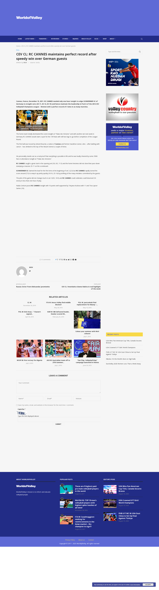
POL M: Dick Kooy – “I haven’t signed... (29, 313)
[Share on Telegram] (73, 259)
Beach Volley (86, 39)
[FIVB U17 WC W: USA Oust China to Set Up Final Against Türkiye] (110, 516)
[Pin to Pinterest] (64, 259)
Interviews (55, 39)
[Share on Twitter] (62, 259)
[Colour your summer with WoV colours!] (87, 319)
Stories (65, 39)
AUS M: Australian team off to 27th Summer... (58, 361)
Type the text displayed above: (28, 416)
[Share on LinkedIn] (66, 259)
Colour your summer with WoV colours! (87, 332)
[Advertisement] (101, 18)
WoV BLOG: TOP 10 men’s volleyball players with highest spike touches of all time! (86, 504)
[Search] (142, 39)
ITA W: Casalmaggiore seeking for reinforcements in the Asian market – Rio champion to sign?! (84, 522)
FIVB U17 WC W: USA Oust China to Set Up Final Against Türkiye (129, 515)
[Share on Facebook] (59, 259)
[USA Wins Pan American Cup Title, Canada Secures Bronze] (110, 489)
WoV (25, 62)
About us (81, 540)
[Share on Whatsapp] (71, 259)
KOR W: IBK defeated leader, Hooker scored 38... (58, 313)
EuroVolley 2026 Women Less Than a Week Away (123, 364)
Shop (105, 39)
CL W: (29, 302)
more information (135, 584)
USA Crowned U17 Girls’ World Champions (120, 347)
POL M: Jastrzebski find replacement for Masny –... (87, 303)
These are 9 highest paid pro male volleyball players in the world (87, 488)
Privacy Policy (70, 540)
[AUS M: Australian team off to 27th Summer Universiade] (58, 348)
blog (96, 39)
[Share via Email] (75, 259)
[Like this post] (57, 259)
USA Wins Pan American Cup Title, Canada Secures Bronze (130, 488)
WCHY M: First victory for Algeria (29, 360)
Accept (148, 585)
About (112, 39)
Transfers (42, 39)
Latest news (29, 39)
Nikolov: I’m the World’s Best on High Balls (121, 359)
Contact (91, 540)
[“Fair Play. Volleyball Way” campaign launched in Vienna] (87, 348)
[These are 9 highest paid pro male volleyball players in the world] (66, 489)
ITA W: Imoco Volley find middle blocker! (58, 303)
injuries (75, 39)
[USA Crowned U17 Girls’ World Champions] (110, 503)
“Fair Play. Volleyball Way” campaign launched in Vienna (87, 361)
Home (20, 39)
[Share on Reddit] (68, 259)
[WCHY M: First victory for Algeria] (29, 348)
